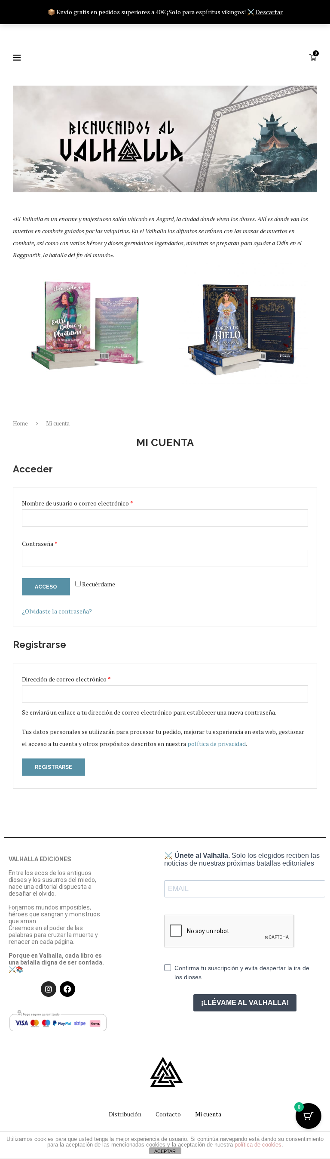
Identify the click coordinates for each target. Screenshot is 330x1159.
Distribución (125, 1114)
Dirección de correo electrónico (81, 678)
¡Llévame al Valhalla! (245, 1002)
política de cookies (258, 1144)
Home (20, 423)
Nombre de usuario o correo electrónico (92, 502)
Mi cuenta (208, 1114)
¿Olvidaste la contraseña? (57, 611)
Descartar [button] (269, 12)
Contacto (168, 1114)
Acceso (46, 587)
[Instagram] (48, 989)
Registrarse (53, 767)
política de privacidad (216, 744)
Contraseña (55, 543)
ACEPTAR (165, 1151)
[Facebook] (67, 989)
